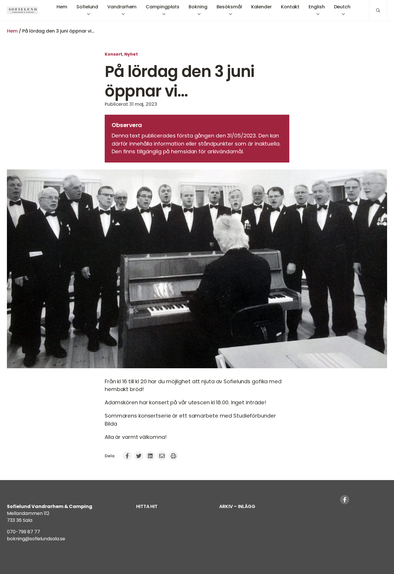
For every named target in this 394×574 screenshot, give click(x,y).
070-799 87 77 (23, 531)
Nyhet (131, 54)
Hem (12, 31)
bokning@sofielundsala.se (36, 538)
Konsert (113, 54)
